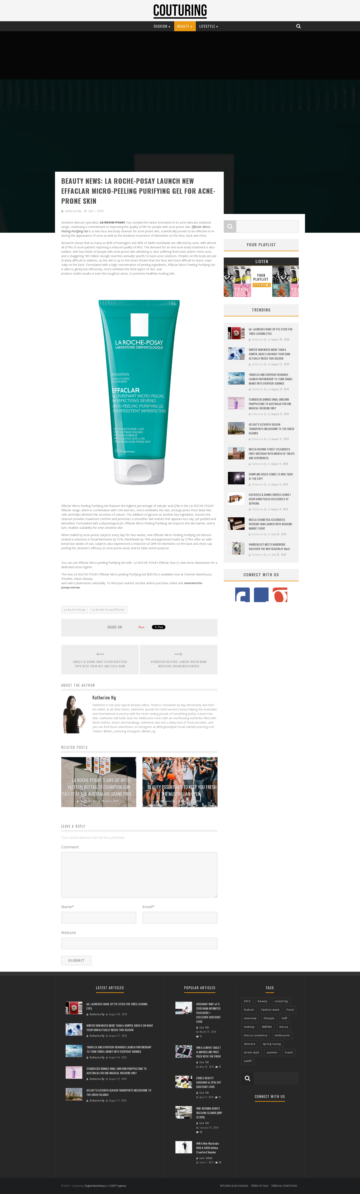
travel (289, 1052)
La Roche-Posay (74, 609)
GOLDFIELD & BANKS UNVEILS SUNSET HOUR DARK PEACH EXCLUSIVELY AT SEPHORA (270, 498)
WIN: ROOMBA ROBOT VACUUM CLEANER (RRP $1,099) (209, 1112)
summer (272, 1052)
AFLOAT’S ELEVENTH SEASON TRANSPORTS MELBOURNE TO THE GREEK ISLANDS (271, 428)
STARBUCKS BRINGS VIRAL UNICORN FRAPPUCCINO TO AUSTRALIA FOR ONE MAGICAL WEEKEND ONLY (270, 403)
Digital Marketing (95, 1186)
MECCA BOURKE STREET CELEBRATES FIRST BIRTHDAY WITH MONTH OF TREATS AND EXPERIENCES (272, 453)
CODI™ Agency (117, 1186)
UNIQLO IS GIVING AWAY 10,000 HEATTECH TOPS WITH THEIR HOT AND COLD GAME (100, 663)
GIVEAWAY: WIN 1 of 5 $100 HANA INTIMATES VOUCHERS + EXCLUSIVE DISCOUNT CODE (208, 1013)
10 (201, 1132)
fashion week (270, 1009)
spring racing (272, 1044)
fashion (249, 1009)
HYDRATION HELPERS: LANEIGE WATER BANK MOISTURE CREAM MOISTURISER (179, 663)
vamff (248, 1061)
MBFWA (267, 1027)
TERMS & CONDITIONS (284, 1186)
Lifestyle (207, 26)
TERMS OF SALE (259, 1186)
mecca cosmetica (256, 1035)
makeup (249, 1027)
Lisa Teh (204, 1027)
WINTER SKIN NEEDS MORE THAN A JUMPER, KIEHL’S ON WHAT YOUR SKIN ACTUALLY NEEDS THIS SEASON (269, 353)
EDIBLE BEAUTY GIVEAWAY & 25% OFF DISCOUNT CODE (208, 1082)
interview (250, 1018)
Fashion (161, 26)
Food (290, 1009)
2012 (247, 1001)
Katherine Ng (73, 211)
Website (68, 932)
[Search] (299, 26)
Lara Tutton (206, 1158)
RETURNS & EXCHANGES (234, 1186)
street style (251, 1052)
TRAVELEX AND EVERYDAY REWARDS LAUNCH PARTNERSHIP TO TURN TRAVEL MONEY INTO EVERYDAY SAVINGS (271, 378)
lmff (284, 1018)
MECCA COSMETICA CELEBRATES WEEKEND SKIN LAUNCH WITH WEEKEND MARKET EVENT (270, 523)
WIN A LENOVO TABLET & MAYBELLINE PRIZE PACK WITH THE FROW (208, 1051)
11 (201, 1036)
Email (148, 906)
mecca (283, 1027)
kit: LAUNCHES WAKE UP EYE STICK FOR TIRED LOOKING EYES (270, 331)
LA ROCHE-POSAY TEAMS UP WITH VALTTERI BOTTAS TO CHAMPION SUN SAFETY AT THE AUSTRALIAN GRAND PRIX (96, 787)
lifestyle (269, 1018)
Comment (70, 846)
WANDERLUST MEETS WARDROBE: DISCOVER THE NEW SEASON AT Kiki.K (269, 546)
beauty (262, 1001)
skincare (249, 1044)
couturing (281, 1001)
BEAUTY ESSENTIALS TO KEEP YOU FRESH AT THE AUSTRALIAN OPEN (182, 790)
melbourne (282, 1035)
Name (67, 906)
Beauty (183, 26)
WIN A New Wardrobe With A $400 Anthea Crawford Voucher (207, 1147)
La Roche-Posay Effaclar (108, 609)
